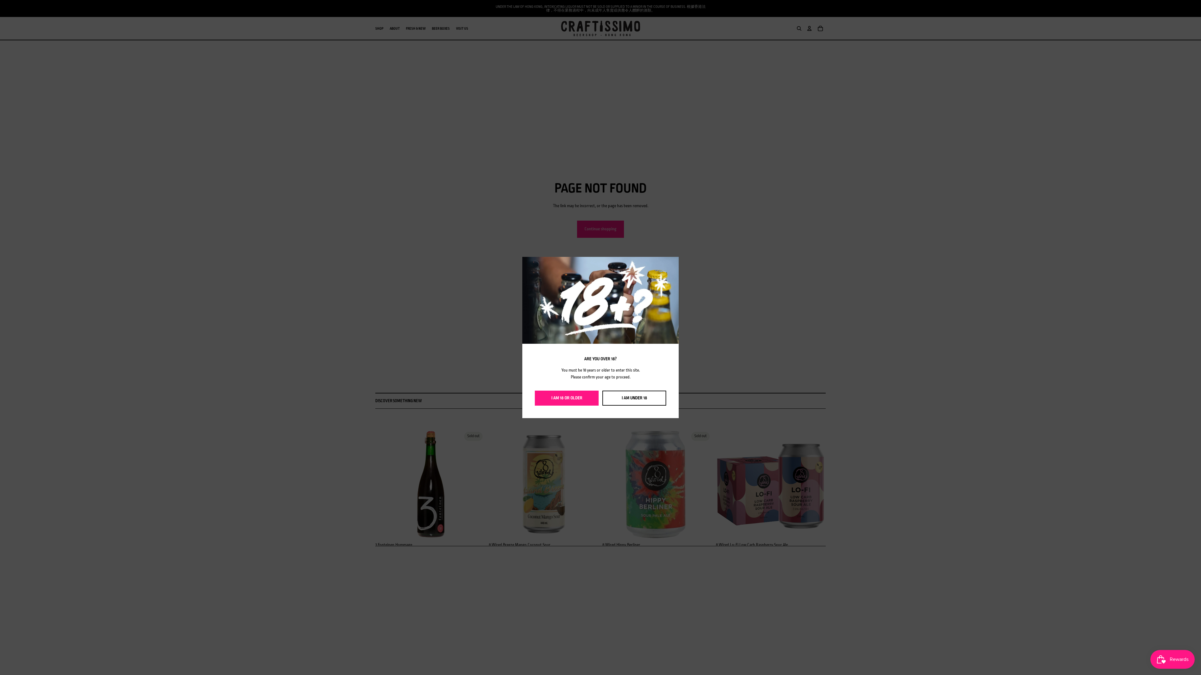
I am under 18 (634, 398)
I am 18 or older (566, 398)
